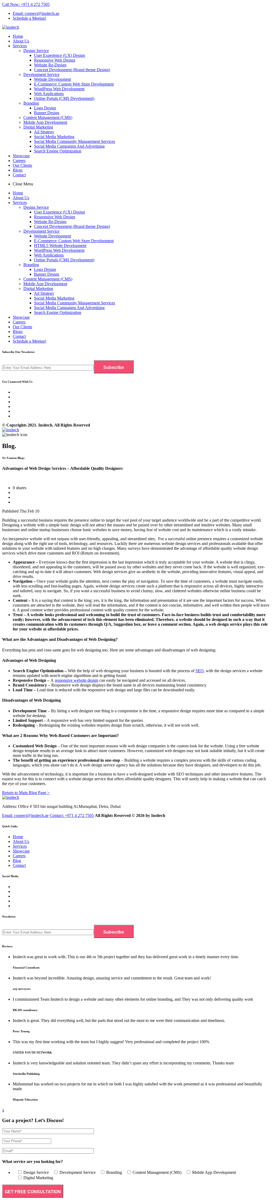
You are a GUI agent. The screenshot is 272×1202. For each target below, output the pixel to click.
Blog (17, 860)
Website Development (52, 79)
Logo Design (45, 108)
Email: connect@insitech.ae (36, 13)
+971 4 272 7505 (72, 815)
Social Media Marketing (54, 136)
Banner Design (46, 112)
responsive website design (76, 680)
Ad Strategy (44, 132)
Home (18, 36)
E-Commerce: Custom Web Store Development (74, 84)
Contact (19, 175)
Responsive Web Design (54, 60)
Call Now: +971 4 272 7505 (26, 4)
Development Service (41, 74)
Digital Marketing (38, 127)
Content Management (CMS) (47, 117)
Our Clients (22, 165)
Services (20, 46)
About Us (21, 41)
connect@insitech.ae (25, 815)
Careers (19, 160)
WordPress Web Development (59, 89)
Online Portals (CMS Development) (64, 98)
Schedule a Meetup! (29, 18)
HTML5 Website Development (60, 245)
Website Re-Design (50, 65)
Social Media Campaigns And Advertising (69, 146)
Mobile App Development (45, 122)
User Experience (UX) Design (59, 55)
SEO (200, 670)
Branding (31, 103)
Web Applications (49, 93)
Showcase (21, 156)
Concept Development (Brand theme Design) (72, 69)
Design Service (36, 50)
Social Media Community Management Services (74, 141)
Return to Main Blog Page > (26, 792)
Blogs (18, 170)
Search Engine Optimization (57, 151)
